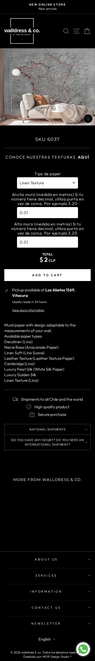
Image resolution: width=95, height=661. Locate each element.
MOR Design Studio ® (57, 656)
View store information (28, 310)
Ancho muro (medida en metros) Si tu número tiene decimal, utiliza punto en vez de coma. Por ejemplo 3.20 (47, 199)
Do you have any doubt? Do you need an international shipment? (47, 442)
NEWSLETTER (46, 623)
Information (46, 591)
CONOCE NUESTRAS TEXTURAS (47, 157)
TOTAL (47, 254)
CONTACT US (46, 607)
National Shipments (47, 429)
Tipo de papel (47, 173)
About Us (46, 559)
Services (46, 575)
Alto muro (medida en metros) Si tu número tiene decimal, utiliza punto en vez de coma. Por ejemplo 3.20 (47, 228)
